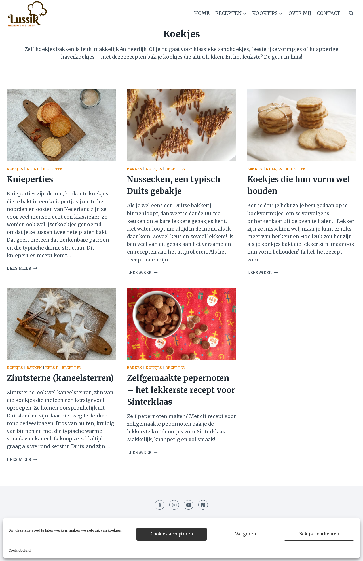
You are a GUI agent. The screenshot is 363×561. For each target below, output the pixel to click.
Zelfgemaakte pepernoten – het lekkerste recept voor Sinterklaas (181, 390)
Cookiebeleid (20, 550)
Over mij (299, 13)
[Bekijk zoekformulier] (351, 13)
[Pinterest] (203, 505)
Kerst (33, 169)
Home (202, 13)
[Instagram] (174, 505)
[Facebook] (159, 505)
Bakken (134, 169)
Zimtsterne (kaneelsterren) (60, 378)
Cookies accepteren (172, 534)
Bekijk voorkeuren (319, 534)
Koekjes (15, 169)
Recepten (53, 169)
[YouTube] (188, 505)
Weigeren (245, 534)
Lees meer (22, 268)
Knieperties (30, 179)
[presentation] (61, 125)
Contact (328, 13)
